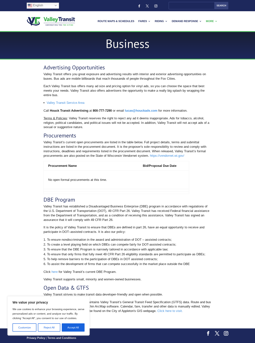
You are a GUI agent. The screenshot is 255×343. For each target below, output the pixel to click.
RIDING (159, 21)
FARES (142, 21)
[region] (48, 316)
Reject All (49, 327)
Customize (24, 327)
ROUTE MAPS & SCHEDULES (116, 21)
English (37, 5)
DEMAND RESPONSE (185, 21)
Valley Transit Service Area (65, 103)
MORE (210, 21)
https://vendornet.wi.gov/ (167, 155)
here (55, 272)
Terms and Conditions (61, 337)
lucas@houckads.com (141, 110)
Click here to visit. (170, 311)
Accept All (73, 327)
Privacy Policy (36, 337)
